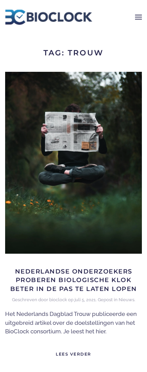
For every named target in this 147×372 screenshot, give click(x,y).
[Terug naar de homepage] (48, 17)
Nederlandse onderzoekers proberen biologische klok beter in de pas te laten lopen (73, 280)
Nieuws (126, 299)
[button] (138, 17)
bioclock (58, 299)
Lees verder (73, 354)
